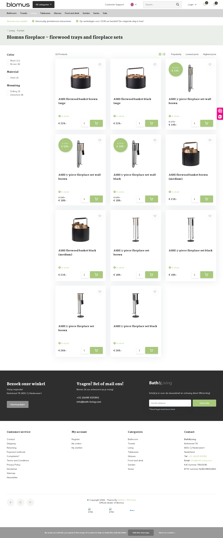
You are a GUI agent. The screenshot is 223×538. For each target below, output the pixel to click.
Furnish (20, 30)
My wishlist (77, 447)
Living (33, 13)
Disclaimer (12, 469)
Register (76, 439)
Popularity (176, 54)
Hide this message (141, 532)
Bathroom (12, 13)
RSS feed (131, 500)
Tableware (45, 13)
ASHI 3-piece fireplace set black (191, 251)
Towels (23, 13)
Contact (11, 439)
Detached (16, 94)
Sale (105, 13)
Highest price (209, 54)
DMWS (121, 500)
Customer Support (114, 4)
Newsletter (12, 477)
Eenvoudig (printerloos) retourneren (53, 21)
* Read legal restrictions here (162, 409)
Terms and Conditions (18, 460)
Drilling (15, 91)
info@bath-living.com (89, 401)
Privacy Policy (13, 464)
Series (96, 13)
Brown (15, 64)
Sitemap (11, 473)
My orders (76, 443)
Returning (11, 447)
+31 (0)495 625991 (88, 397)
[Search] (178, 4)
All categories (42, 4)
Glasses (57, 13)
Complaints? (13, 456)
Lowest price (192, 54)
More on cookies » (167, 532)
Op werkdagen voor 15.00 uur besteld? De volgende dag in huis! (111, 21)
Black (15, 60)
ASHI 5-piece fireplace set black (135, 326)
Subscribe (204, 403)
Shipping (11, 443)
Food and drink (72, 13)
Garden (86, 13)
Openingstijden (17, 404)
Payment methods (16, 452)
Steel (14, 77)
